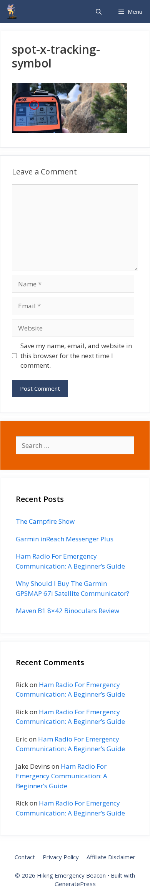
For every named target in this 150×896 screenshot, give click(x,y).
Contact (25, 857)
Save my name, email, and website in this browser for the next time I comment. (76, 355)
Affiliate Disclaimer (111, 857)
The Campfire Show (45, 521)
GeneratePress (75, 884)
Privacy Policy (61, 857)
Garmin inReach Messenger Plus (64, 538)
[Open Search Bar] (98, 11)
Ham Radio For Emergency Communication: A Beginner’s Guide (61, 776)
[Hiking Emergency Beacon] (11, 11)
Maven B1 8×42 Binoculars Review (67, 610)
